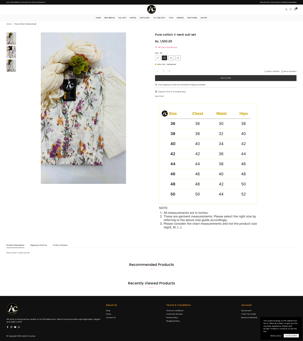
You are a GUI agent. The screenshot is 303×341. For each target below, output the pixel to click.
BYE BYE (204, 18)
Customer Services (174, 314)
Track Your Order (248, 314)
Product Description (15, 245)
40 (164, 58)
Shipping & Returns (38, 245)
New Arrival (109, 18)
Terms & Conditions (174, 310)
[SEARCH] (286, 9)
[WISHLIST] (291, 9)
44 (178, 58)
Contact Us (111, 317)
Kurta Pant (145, 18)
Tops (171, 18)
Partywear (192, 18)
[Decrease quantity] (157, 71)
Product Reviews (60, 245)
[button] (146, 108)
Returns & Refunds (249, 317)
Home (98, 18)
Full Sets (122, 18)
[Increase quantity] (169, 71)
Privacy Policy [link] (275, 336)
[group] (83, 108)
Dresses (180, 18)
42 (171, 58)
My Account (246, 310)
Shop (108, 310)
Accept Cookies (291, 336)
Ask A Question (289, 71)
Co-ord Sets (159, 18)
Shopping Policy (173, 321)
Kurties (133, 18)
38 (158, 58)
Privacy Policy (172, 317)
